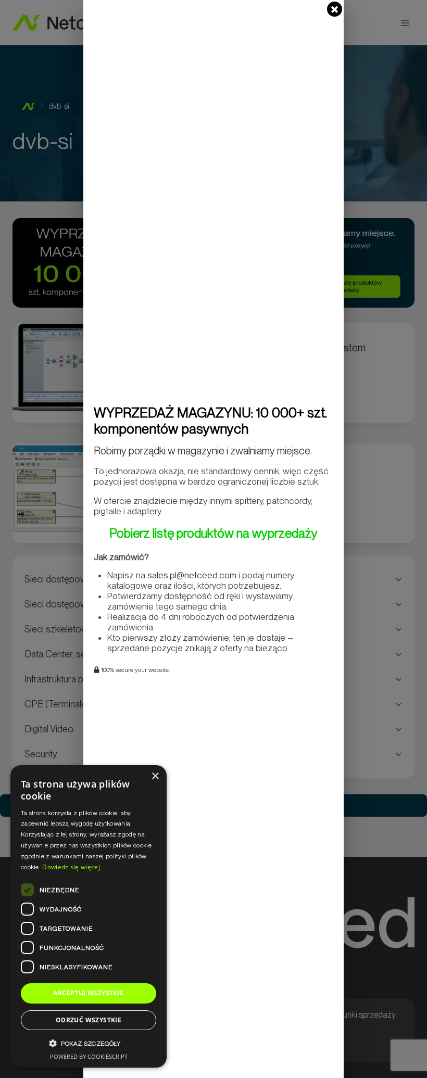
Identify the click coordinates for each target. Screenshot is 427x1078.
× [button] (155, 776)
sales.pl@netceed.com (191, 575)
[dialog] (88, 916)
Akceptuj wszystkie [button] (88, 992)
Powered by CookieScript (89, 1056)
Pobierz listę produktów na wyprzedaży (213, 533)
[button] (88, 1043)
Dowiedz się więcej (70, 867)
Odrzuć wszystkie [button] (88, 1020)
